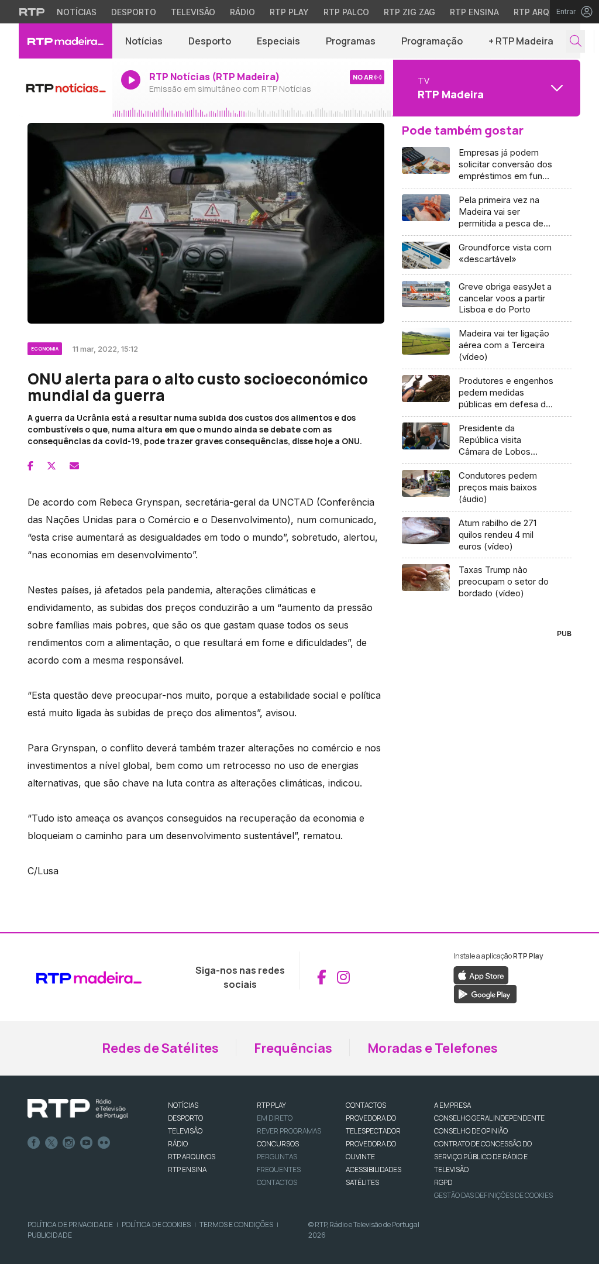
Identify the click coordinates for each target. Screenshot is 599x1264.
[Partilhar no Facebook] (30, 465)
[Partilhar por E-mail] (74, 465)
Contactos (277, 1182)
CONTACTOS (366, 1105)
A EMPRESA (452, 1105)
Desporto (133, 12)
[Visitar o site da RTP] (32, 11)
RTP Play (289, 12)
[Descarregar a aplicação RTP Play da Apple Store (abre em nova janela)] (481, 974)
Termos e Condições (236, 1224)
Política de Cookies (156, 1224)
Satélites (362, 1182)
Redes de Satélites (160, 1048)
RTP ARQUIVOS (191, 1157)
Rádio (242, 12)
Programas (351, 41)
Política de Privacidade (70, 1224)
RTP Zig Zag (409, 12)
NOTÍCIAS (183, 1105)
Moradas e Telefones (432, 1048)
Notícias (77, 12)
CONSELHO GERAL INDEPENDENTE (489, 1118)
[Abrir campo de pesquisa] (575, 41)
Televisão (193, 12)
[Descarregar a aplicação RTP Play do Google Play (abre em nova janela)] (485, 993)
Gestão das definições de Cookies (493, 1195)
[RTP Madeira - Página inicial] (65, 41)
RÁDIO (178, 1144)
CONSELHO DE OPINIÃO (471, 1131)
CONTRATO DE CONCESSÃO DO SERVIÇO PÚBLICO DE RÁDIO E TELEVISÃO (483, 1156)
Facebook (33, 1142)
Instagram (69, 1142)
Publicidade (49, 1235)
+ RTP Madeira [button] (520, 41)
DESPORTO (185, 1118)
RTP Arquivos (544, 12)
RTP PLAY (271, 1105)
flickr (104, 1142)
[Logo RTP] (77, 1109)
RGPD (443, 1182)
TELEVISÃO (185, 1131)
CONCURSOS (278, 1144)
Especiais (278, 41)
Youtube (86, 1142)
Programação (432, 41)
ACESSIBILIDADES (373, 1169)
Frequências (293, 1048)
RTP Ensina (474, 12)
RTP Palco (346, 12)
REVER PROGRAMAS (289, 1131)
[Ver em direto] (65, 88)
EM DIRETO (274, 1118)
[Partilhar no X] (51, 465)
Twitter (51, 1142)
